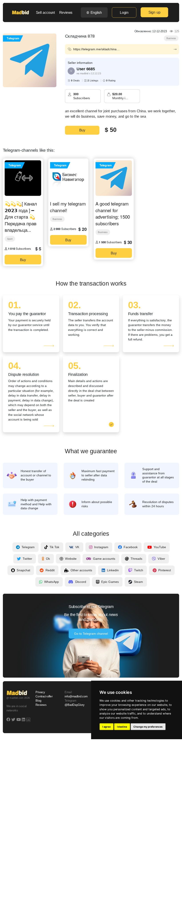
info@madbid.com (76, 696)
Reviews (65, 12)
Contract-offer (44, 696)
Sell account (45, 12)
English (96, 12)
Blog (38, 700)
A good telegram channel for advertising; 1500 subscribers (112, 213)
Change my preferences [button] (147, 726)
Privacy (40, 692)
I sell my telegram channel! (68, 206)
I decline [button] (122, 726)
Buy (82, 130)
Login (124, 12)
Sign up (154, 12)
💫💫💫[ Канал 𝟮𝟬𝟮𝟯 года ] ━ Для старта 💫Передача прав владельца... (21, 216)
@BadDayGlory (75, 705)
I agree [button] (106, 726)
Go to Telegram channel (91, 633)
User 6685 (86, 69)
